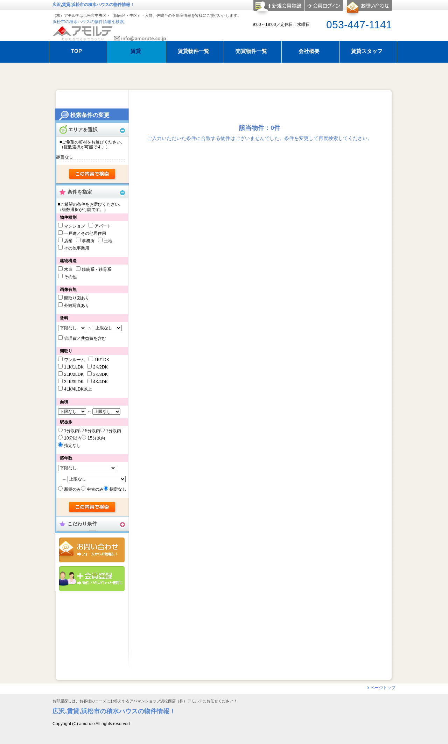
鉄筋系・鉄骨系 (96, 269)
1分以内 (71, 430)
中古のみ (95, 489)
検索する (92, 174)
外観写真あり (76, 305)
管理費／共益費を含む (85, 338)
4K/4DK (100, 381)
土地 (108, 240)
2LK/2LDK (74, 374)
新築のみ (72, 489)
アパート (102, 226)
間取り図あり (76, 298)
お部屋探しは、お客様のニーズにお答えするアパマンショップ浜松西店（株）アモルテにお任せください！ (144, 701)
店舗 (68, 240)
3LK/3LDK (74, 381)
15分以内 (96, 438)
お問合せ (92, 550)
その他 (70, 276)
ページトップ (383, 687)
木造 (68, 269)
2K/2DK (100, 367)
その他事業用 (76, 248)
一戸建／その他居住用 (85, 233)
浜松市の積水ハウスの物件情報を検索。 (90, 21)
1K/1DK (101, 359)
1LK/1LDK (74, 367)
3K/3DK (100, 374)
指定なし (72, 445)
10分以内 (73, 438)
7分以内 (113, 430)
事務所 (88, 240)
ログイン (323, 5)
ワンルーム (74, 359)
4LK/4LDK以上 (78, 389)
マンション (74, 226)
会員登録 (92, 578)
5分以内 (92, 430)
